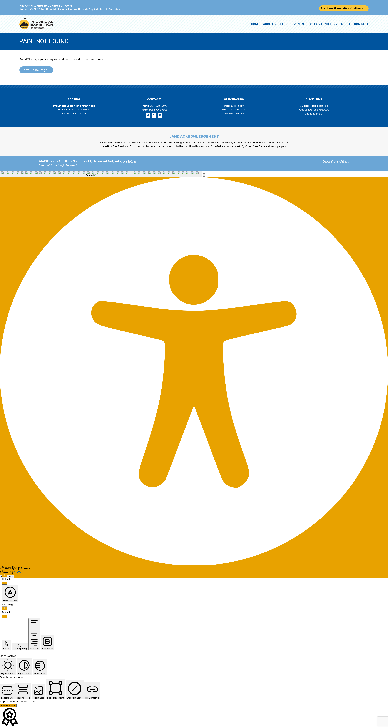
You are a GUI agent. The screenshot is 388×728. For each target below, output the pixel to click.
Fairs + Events (292, 24)
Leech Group (130, 161)
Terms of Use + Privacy (336, 161)
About (268, 24)
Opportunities (322, 24)
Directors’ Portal (48, 165)
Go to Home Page (34, 70)
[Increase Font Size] (4, 575)
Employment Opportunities (314, 109)
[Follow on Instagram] (160, 115)
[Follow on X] (154, 115)
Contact (361, 24)
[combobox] (101, 174)
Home (255, 24)
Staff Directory (313, 113)
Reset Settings (8, 705)
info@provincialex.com (154, 109)
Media (346, 24)
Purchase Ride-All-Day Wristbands (342, 8)
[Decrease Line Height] (4, 616)
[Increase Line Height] (4, 608)
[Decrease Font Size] (4, 583)
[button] (204, 175)
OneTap (18, 572)
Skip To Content (9, 701)
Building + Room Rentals (314, 105)
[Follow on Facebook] (148, 115)
